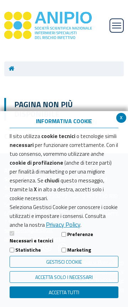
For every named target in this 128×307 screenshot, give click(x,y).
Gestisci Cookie (64, 261)
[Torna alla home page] (13, 68)
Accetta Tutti (64, 292)
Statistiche (28, 249)
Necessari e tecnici (31, 240)
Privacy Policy (63, 224)
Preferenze (80, 234)
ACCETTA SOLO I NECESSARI (64, 277)
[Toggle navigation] (117, 25)
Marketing (79, 249)
